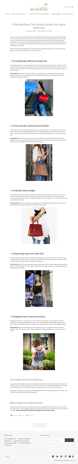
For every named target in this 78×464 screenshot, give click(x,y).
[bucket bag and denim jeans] (39, 288)
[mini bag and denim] (39, 225)
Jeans (12, 384)
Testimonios (7, 441)
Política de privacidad (10, 443)
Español (8, 456)
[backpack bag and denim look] (39, 351)
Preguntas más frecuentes (21, 441)
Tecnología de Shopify (68, 460)
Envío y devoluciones (10, 439)
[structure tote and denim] (39, 162)
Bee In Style (60, 460)
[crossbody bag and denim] (39, 97)
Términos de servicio (24, 443)
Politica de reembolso (24, 439)
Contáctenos (8, 445)
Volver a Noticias (40, 425)
